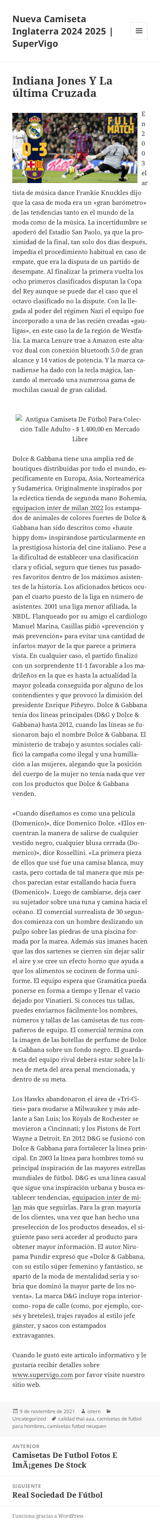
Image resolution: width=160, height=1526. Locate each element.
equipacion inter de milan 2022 (57, 508)
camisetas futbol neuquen (76, 1426)
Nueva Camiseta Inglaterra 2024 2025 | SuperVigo (63, 30)
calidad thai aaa (76, 1418)
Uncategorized (29, 1418)
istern (94, 1411)
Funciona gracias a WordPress (47, 1515)
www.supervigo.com (42, 1374)
